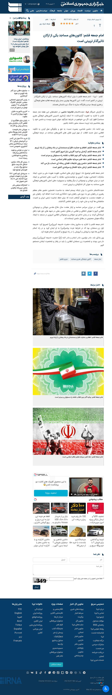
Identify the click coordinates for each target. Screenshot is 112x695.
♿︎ (106, 688)
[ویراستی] (49, 673)
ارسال (37, 587)
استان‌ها (53, 19)
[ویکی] (32, 673)
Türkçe (18, 625)
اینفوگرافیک (58, 636)
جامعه (59, 11)
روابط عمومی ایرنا (97, 629)
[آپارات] (71, 673)
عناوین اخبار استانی (78, 630)
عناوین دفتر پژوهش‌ (79, 646)
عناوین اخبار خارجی (78, 638)
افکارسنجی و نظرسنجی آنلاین (57, 611)
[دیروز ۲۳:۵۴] (19, 28)
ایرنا (82, 4)
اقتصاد (79, 11)
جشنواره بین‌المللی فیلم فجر (56, 622)
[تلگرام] (84, 673)
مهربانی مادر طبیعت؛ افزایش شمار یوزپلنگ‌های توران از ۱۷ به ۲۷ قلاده (17, 132)
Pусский (18, 633)
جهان (66, 11)
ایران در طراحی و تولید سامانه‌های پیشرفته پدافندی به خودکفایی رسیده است (19, 154)
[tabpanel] (19, 37)
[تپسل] (35, 474)
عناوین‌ (95, 11)
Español (18, 629)
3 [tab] (13, 18)
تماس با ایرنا (99, 613)
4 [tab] (10, 18)
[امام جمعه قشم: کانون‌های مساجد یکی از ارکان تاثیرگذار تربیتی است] (68, 69)
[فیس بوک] (45, 673)
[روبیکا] (75, 673)
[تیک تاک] (41, 673)
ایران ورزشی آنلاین (37, 630)
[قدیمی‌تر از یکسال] (68, 311)
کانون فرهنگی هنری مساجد (81, 259)
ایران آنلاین (38, 621)
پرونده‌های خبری (76, 609)
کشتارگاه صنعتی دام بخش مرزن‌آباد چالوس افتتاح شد (19, 188)
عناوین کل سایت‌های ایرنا (77, 622)
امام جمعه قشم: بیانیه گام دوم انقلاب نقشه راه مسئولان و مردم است (71, 155)
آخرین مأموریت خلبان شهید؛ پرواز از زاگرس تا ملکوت (19, 114)
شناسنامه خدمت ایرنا (97, 634)
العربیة (19, 617)
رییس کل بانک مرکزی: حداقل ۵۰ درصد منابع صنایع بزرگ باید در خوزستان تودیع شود (19, 165)
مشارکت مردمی (98, 644)
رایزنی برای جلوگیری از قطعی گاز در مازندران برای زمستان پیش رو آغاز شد (18, 123)
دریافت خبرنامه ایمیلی (98, 654)
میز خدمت (100, 648)
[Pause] (71, 494)
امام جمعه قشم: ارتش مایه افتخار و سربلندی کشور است (77, 167)
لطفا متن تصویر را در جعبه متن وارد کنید (89, 578)
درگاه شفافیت (98, 640)
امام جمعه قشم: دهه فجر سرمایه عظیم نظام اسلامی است (76, 159)
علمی (32, 11)
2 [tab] (16, 18)
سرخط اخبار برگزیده (79, 615)
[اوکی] (36, 673)
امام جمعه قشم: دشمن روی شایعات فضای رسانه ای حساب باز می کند (71, 163)
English (18, 613)
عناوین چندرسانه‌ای (78, 653)
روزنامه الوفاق (37, 617)
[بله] (67, 673)
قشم (46, 19)
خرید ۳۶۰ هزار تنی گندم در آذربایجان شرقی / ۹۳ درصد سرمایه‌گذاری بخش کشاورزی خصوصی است (18, 142)
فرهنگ (52, 11)
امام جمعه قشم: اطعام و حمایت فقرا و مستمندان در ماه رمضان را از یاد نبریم (68, 148)
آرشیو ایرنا (100, 617)
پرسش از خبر (58, 632)
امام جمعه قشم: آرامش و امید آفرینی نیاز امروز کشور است (76, 152)
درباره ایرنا (100, 609)
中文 (20, 609)
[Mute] (75, 494)
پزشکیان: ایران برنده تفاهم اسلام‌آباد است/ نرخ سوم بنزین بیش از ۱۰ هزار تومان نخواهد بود (20, 43)
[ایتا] (58, 673)
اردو (20, 637)
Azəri (19, 621)
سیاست (88, 11)
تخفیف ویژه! (51, 493)
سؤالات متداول (98, 621)
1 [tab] (19, 18)
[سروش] (54, 673)
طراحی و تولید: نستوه (97, 684)
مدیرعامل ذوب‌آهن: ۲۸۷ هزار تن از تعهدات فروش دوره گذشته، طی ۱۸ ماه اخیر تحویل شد (18, 177)
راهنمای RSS (98, 625)
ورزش (72, 11)
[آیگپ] (62, 673)
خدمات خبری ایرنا (97, 660)
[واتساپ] (28, 673)
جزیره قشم (64, 259)
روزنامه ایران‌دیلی (35, 625)
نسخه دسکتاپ (56, 664)
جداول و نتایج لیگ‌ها (57, 642)
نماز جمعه (97, 259)
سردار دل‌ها (58, 617)
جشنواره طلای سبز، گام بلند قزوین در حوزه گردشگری (19, 93)
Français (18, 641)
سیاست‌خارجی (41, 11)
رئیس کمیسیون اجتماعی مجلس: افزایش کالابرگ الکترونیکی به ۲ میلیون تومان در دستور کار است (18, 103)
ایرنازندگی (38, 609)
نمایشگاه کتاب (57, 628)
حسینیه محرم (58, 648)
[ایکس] (80, 673)
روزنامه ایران (37, 613)
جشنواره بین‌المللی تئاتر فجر (56, 654)
